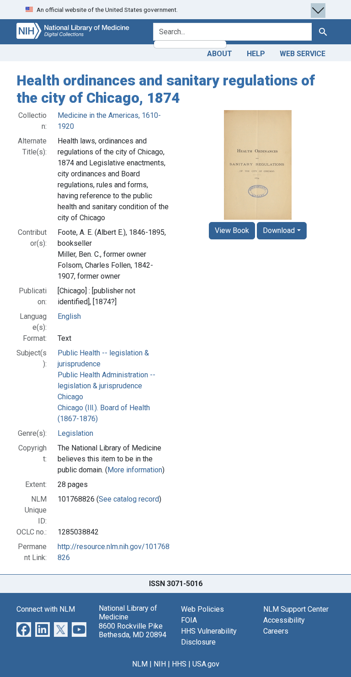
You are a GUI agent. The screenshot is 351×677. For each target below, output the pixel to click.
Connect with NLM (45, 609)
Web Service (302, 53)
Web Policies (202, 609)
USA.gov (205, 664)
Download (279, 230)
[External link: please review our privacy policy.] (23, 628)
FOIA (189, 620)
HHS (179, 664)
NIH (160, 664)
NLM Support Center (296, 609)
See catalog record (129, 499)
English (69, 316)
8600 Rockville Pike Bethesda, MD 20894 (132, 630)
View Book (232, 230)
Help (256, 53)
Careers (275, 631)
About (219, 53)
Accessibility (284, 620)
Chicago (70, 396)
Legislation (75, 433)
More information (134, 469)
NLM (140, 664)
